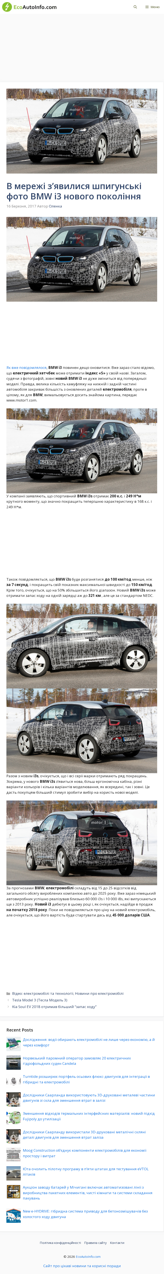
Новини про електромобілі (99, 993)
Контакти (117, 1242)
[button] (135, 7)
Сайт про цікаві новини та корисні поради (82, 1265)
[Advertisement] (82, 46)
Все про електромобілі (90, 6)
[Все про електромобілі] (29, 7)
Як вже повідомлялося (26, 367)
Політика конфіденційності (60, 1242)
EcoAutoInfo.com (88, 1256)
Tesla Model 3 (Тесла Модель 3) (39, 1000)
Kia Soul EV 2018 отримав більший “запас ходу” (54, 1006)
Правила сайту (95, 1242)
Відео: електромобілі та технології (42, 993)
